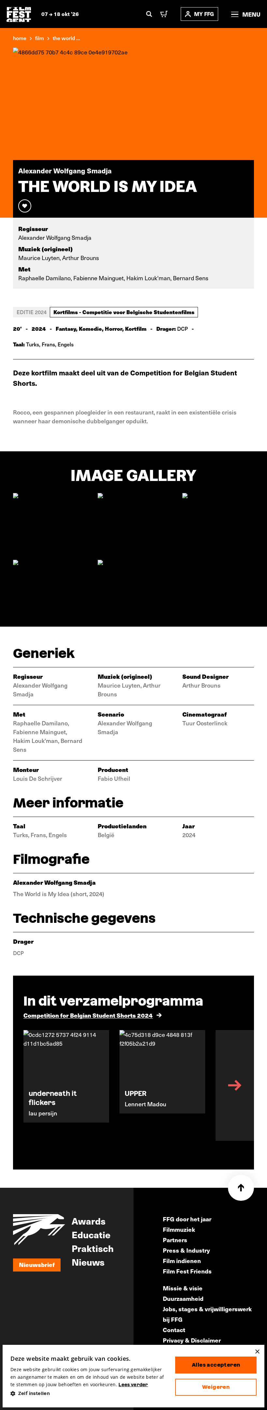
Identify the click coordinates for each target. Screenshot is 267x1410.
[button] (87, 1393)
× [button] (257, 1351)
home (19, 37)
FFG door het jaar (187, 1219)
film (39, 37)
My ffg (204, 14)
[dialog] (133, 1376)
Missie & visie (183, 1288)
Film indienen (182, 1261)
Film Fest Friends (187, 1271)
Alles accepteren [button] (216, 1365)
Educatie (91, 1234)
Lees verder (133, 1384)
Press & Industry (186, 1250)
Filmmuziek (179, 1229)
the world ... (66, 37)
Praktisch (93, 1248)
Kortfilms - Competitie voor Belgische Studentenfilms (123, 312)
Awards (88, 1220)
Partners (175, 1240)
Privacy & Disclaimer (192, 1340)
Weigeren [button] (216, 1387)
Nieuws (88, 1261)
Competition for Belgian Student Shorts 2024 (88, 1015)
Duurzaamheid (183, 1298)
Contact (174, 1330)
